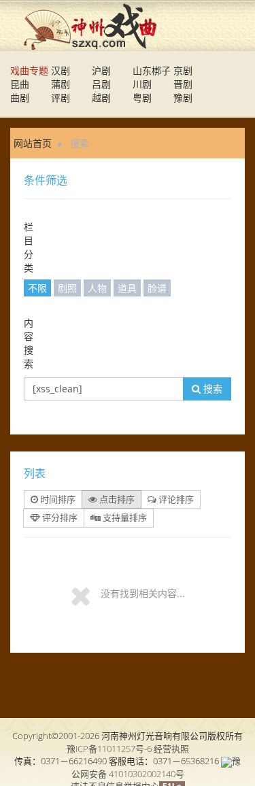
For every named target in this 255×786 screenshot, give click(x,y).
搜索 (211, 388)
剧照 (67, 287)
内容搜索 (28, 343)
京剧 (182, 70)
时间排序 (56, 499)
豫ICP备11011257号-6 (109, 748)
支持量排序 (124, 517)
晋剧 (182, 84)
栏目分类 (28, 247)
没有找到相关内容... (143, 593)
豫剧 (182, 97)
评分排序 (59, 517)
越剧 (101, 97)
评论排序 (175, 499)
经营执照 (171, 748)
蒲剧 (60, 84)
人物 (97, 287)
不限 (37, 287)
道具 (127, 287)
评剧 (60, 97)
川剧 (142, 84)
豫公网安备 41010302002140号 (156, 767)
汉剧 (60, 70)
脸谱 (157, 287)
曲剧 (19, 97)
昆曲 (19, 84)
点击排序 (116, 499)
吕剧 (101, 84)
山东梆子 (152, 70)
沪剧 (101, 70)
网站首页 (33, 143)
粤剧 (142, 97)
